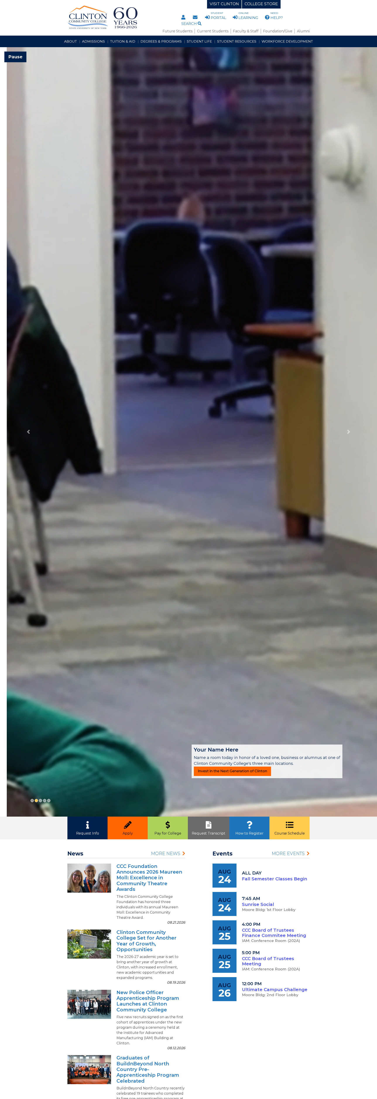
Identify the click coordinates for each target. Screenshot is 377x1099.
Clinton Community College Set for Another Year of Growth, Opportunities (147, 940)
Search (189, 23)
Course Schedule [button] (289, 833)
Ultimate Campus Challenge (274, 989)
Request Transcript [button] (208, 833)
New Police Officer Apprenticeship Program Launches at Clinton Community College (148, 1001)
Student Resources (236, 41)
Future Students (177, 31)
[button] (28, 431)
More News (165, 853)
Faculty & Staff (246, 31)
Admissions (93, 41)
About (70, 41)
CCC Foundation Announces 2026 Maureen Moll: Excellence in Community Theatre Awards (149, 877)
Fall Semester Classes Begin (274, 878)
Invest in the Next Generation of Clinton (225, 771)
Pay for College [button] (167, 833)
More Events (288, 853)
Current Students (212, 31)
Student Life (199, 41)
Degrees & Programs (161, 41)
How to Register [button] (249, 833)
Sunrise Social (258, 904)
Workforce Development (287, 41)
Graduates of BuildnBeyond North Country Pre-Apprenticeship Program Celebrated (148, 1069)
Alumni (303, 31)
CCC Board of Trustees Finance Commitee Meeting (274, 933)
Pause (15, 56)
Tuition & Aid (122, 41)
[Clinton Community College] (120, 17)
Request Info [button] (87, 833)
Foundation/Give (277, 31)
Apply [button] (128, 833)
